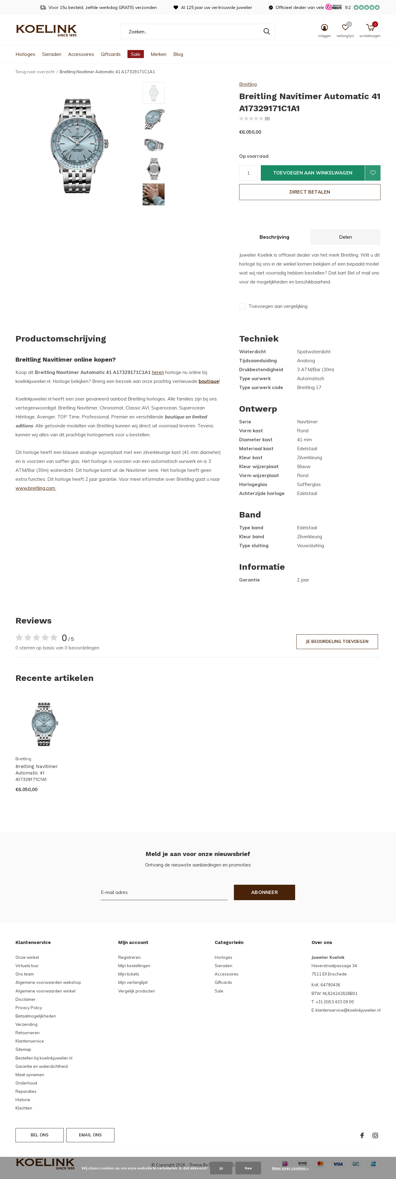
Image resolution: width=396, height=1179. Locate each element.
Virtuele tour (27, 965)
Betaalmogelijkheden (35, 1015)
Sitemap (23, 1049)
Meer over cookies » (290, 1168)
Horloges (25, 54)
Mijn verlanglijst (133, 982)
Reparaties (26, 1091)
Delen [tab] (345, 237)
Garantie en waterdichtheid (41, 1066)
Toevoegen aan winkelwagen (312, 173)
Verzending (26, 1024)
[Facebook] (362, 1135)
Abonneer (264, 892)
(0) (267, 118)
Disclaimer (25, 999)
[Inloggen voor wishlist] (373, 173)
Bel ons (40, 1134)
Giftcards (111, 54)
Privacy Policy (28, 1007)
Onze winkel (27, 957)
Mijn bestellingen (134, 965)
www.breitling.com (35, 488)
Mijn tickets (128, 973)
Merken (158, 54)
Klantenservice (29, 1040)
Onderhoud (26, 1082)
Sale (135, 54)
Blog (178, 54)
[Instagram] (375, 1135)
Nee (248, 1168)
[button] (187, 93)
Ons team (24, 973)
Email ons (90, 1134)
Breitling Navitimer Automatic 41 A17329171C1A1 (36, 773)
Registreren (129, 957)
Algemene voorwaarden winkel (45, 990)
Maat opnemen (29, 1074)
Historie (22, 1099)
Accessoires (81, 54)
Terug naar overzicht (34, 71)
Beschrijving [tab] (274, 237)
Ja (221, 1168)
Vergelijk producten (136, 990)
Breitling (248, 84)
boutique (209, 381)
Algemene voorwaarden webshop (48, 982)
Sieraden (51, 54)
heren (158, 372)
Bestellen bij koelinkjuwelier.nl (43, 1057)
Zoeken (266, 31)
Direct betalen (310, 192)
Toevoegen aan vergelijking (278, 306)
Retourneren (27, 1032)
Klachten (23, 1108)
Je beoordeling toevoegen (337, 641)
